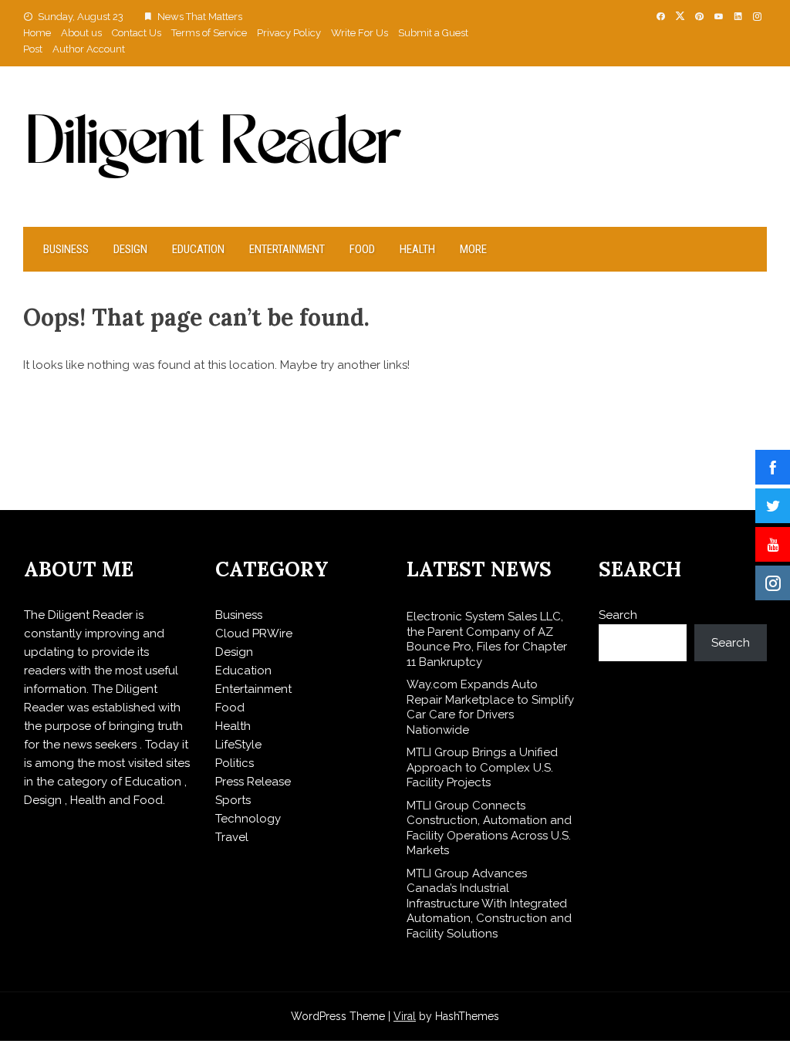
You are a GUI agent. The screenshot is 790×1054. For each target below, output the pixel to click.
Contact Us (136, 33)
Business (66, 249)
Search (618, 615)
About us (81, 33)
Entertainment (287, 249)
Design (130, 249)
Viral (404, 1016)
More (473, 249)
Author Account (88, 49)
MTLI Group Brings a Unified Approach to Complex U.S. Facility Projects (482, 767)
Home (37, 33)
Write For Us (359, 33)
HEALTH (417, 249)
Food (362, 249)
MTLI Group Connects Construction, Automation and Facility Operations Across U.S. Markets (489, 828)
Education (198, 249)
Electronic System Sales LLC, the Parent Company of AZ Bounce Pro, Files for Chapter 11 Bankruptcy (487, 639)
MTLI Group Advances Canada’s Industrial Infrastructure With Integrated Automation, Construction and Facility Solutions (489, 904)
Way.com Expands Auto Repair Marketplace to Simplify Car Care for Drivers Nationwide (490, 707)
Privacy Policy (289, 33)
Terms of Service (209, 33)
